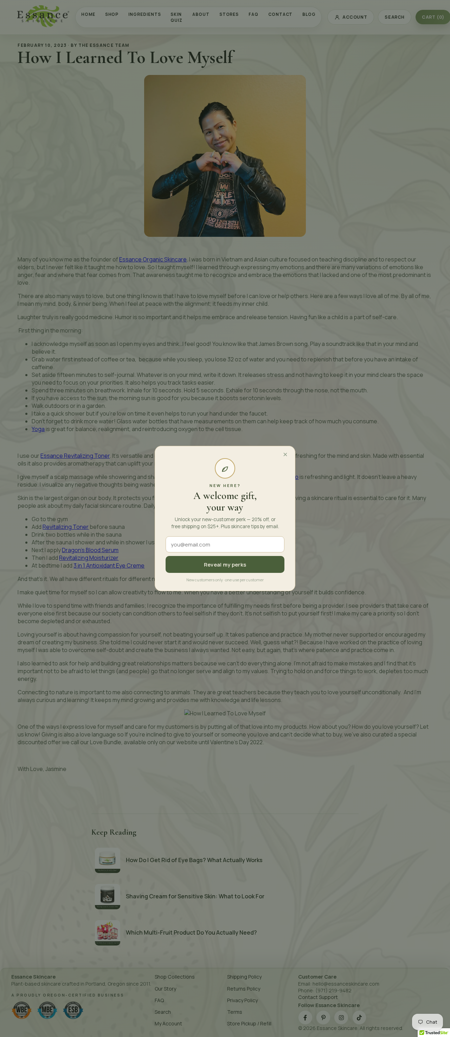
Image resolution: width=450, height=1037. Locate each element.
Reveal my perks (225, 564)
